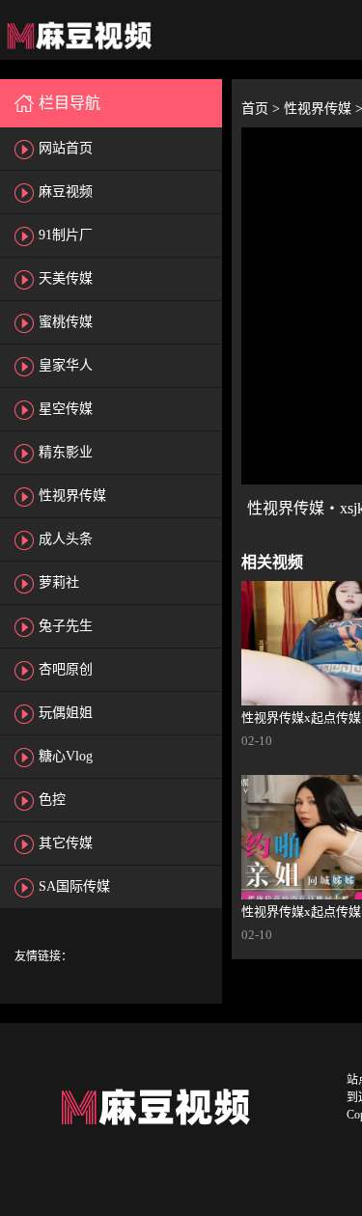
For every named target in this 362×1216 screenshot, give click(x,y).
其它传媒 (66, 843)
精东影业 (66, 452)
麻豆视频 (66, 191)
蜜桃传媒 (66, 322)
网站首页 (66, 148)
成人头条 (66, 539)
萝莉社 (59, 582)
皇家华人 (66, 365)
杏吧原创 (66, 669)
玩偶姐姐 (66, 712)
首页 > (262, 108)
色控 (52, 799)
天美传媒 (66, 278)
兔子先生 (66, 626)
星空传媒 (66, 408)
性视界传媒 (72, 495)
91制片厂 (66, 235)
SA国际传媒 (74, 886)
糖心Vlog (66, 756)
